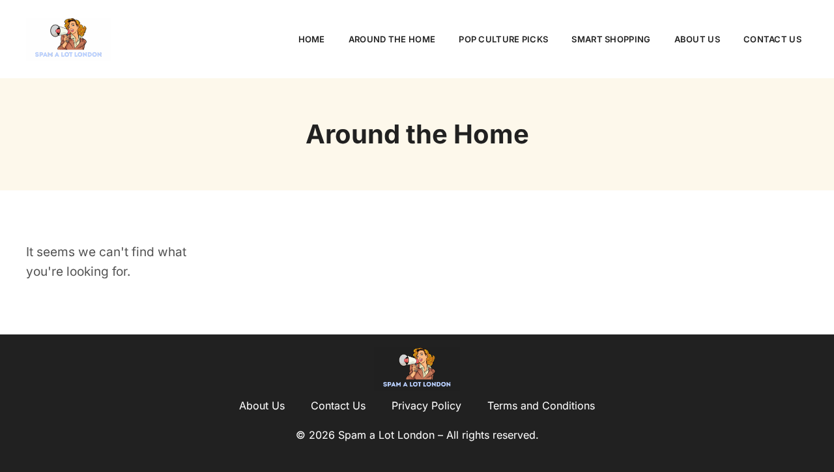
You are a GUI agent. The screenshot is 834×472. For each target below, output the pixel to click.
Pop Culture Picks (503, 39)
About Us (697, 39)
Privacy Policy (426, 405)
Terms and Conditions (541, 405)
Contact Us (772, 39)
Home (311, 39)
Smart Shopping (610, 39)
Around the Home (392, 39)
